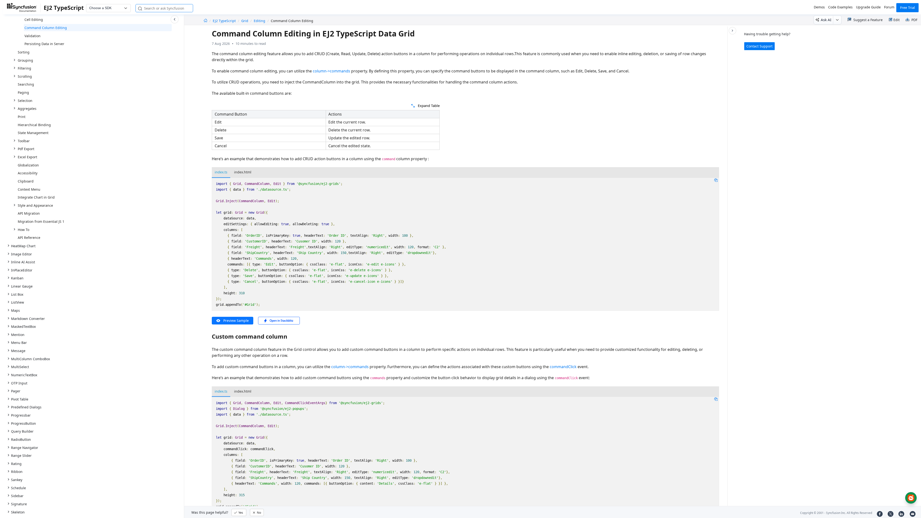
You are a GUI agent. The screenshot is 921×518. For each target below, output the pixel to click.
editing (259, 20)
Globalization (28, 165)
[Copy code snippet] (716, 180)
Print (21, 116)
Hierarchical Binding (34, 125)
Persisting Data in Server (44, 43)
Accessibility (27, 173)
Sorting (24, 52)
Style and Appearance (35, 205)
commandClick (563, 366)
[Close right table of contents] (732, 30)
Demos (819, 7)
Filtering (24, 68)
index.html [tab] (242, 172)
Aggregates (27, 108)
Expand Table (429, 105)
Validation (32, 36)
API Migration (29, 213)
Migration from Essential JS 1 (41, 221)
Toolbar (24, 141)
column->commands (331, 71)
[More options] (837, 20)
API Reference (29, 237)
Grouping (25, 60)
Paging (23, 92)
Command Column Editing (45, 27)
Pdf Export (26, 149)
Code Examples (840, 7)
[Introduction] (205, 20)
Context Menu (29, 189)
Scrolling (25, 76)
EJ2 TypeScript (225, 20)
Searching (26, 84)
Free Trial (907, 7)
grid (244, 20)
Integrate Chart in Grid (36, 197)
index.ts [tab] (221, 172)
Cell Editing (33, 19)
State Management (33, 132)
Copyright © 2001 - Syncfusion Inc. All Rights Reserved (836, 513)
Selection (25, 100)
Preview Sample (236, 320)
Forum (889, 7)
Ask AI (826, 19)
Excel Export (27, 157)
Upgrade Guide (868, 7)
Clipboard (26, 181)
